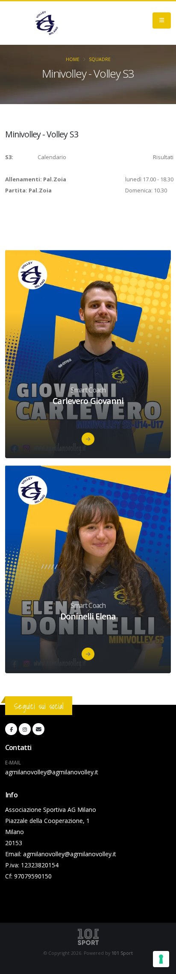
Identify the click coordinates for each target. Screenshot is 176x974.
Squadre (100, 59)
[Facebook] (11, 729)
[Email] (38, 729)
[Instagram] (25, 729)
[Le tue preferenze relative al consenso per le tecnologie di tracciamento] (161, 959)
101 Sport (122, 953)
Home (72, 59)
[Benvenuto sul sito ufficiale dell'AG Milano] (46, 23)
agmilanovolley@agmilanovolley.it (51, 772)
